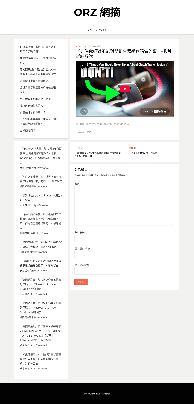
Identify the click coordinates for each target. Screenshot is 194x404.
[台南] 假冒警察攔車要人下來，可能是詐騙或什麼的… (40, 359)
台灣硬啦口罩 (27, 130)
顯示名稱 (79, 232)
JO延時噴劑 (29, 354)
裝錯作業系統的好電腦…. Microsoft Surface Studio (40, 284)
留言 (78, 183)
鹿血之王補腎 (30, 176)
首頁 (89, 29)
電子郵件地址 (82, 248)
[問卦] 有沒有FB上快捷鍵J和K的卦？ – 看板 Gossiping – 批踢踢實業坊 (41, 153)
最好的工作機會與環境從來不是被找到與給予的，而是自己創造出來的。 (40, 219)
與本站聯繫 (101, 29)
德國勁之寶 (29, 279)
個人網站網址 (82, 265)
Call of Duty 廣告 (50, 195)
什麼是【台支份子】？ (33, 112)
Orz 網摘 (97, 12)
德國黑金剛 (29, 326)
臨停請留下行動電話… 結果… (36, 99)
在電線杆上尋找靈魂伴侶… (35, 81)
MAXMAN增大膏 (32, 148)
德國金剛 (28, 242)
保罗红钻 (28, 195)
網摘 (89, 132)
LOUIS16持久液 (32, 261)
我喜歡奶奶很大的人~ (32, 105)
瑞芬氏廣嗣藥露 (31, 214)
